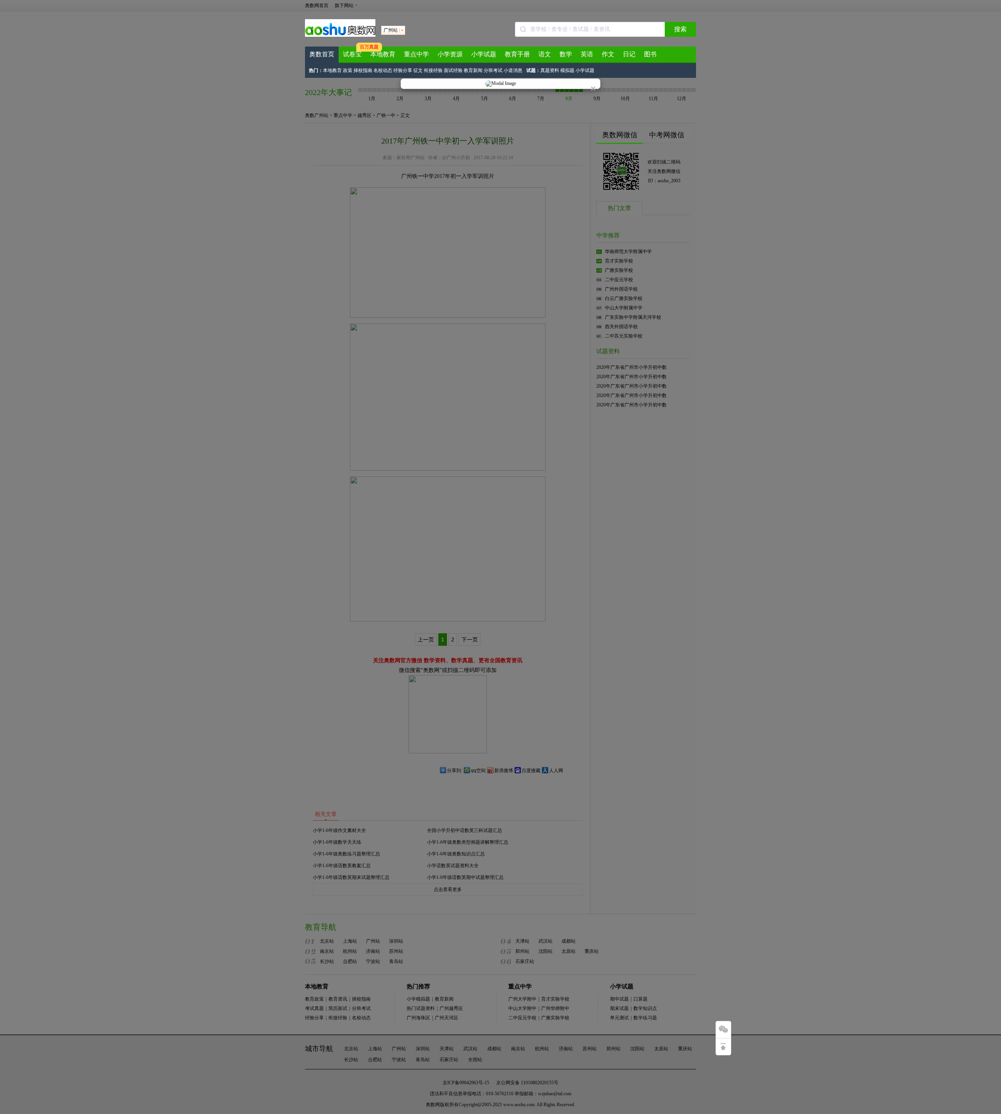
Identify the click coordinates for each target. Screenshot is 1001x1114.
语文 (544, 54)
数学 (566, 54)
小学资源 (450, 54)
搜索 (680, 29)
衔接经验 (433, 70)
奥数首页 (321, 54)
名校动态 (382, 70)
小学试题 (483, 54)
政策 (347, 70)
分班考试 (493, 70)
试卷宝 (352, 54)
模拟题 (567, 70)
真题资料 (549, 70)
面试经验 (453, 70)
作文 (608, 54)
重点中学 (416, 54)
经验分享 (402, 70)
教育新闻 (473, 70)
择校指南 (362, 70)
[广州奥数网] (340, 35)
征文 (418, 70)
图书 (650, 54)
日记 (629, 54)
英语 (587, 54)
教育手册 (517, 54)
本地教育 (382, 54)
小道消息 (513, 70)
